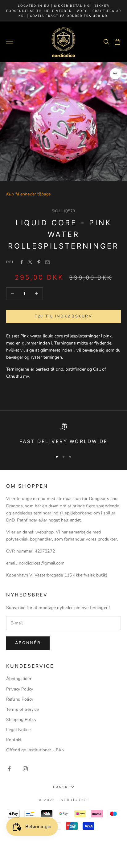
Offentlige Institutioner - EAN (35, 750)
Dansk (60, 787)
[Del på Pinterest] (38, 262)
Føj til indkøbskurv (63, 316)
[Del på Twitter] (30, 262)
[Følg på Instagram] (25, 769)
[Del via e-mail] (47, 262)
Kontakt (14, 740)
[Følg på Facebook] (9, 769)
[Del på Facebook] (21, 262)
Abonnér (28, 643)
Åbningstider (18, 679)
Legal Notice (18, 730)
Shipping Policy (21, 719)
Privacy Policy (19, 689)
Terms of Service (22, 709)
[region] (63, 434)
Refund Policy (19, 699)
